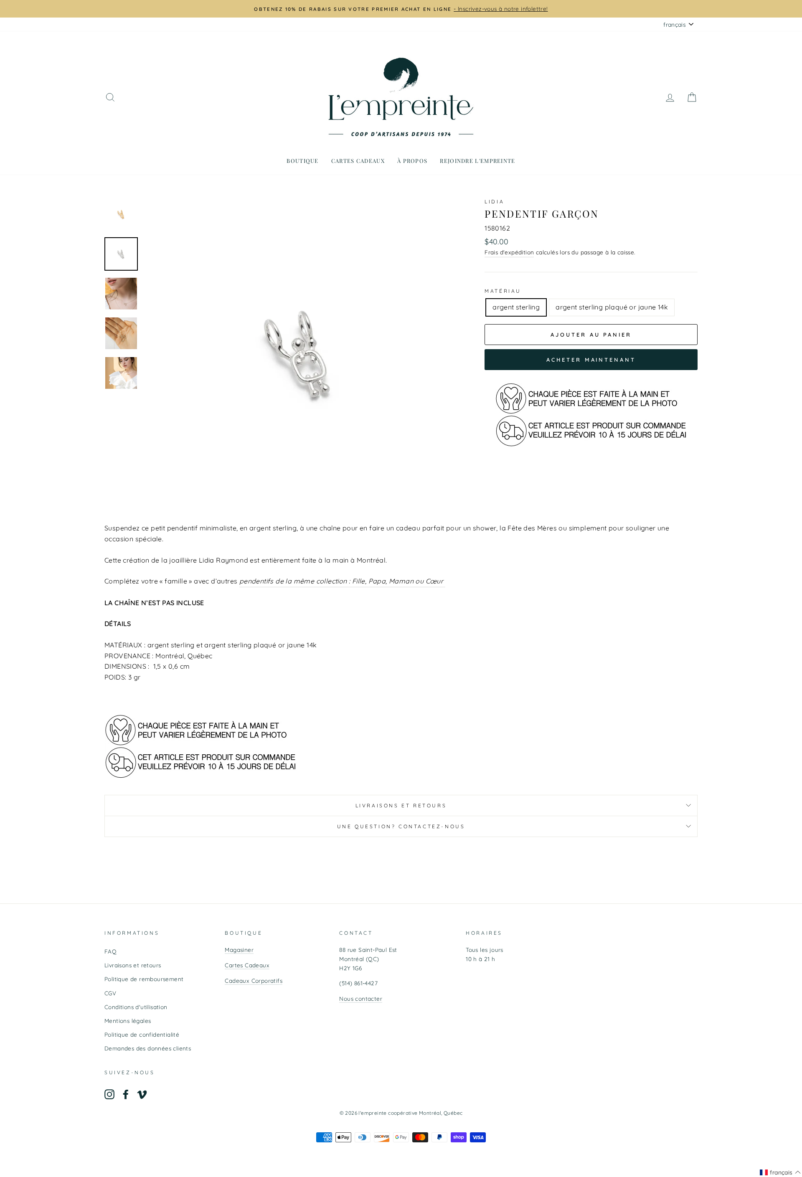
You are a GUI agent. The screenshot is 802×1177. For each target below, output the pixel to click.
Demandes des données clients (147, 1048)
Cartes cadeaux (358, 160)
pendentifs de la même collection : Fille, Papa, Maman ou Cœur (342, 581)
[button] (780, 1172)
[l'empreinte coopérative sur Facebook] (126, 1094)
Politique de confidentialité (141, 1034)
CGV (110, 993)
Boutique (302, 160)
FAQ (110, 951)
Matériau (503, 291)
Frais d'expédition (509, 252)
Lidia (494, 201)
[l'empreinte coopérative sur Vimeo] (142, 1094)
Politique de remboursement (143, 978)
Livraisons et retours (401, 805)
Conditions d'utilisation (136, 1006)
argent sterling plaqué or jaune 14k (612, 307)
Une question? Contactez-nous (401, 826)
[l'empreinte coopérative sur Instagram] (109, 1094)
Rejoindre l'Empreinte (477, 160)
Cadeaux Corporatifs (253, 980)
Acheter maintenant (590, 359)
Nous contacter (360, 998)
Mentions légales (127, 1020)
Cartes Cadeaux (247, 965)
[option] (469, 8)
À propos (412, 160)
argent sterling (516, 307)
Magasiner (239, 949)
